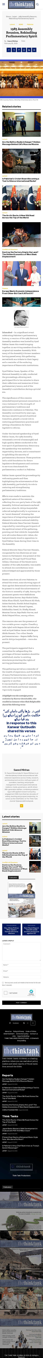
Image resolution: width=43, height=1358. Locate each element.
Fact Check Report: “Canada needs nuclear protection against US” (31, 930)
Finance (5, 288)
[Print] (34, 50)
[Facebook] (9, 50)
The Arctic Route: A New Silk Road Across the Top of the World (18, 216)
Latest (14, 16)
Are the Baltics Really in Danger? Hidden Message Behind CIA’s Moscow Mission (21, 143)
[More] (33, 1023)
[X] (14, 50)
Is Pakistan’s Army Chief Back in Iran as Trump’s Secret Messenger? (20, 1147)
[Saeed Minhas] (21, 761)
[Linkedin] (29, 50)
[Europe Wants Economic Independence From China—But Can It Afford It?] (21, 273)
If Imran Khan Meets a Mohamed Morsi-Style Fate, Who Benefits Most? (20, 1138)
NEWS (21, 24)
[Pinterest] (19, 50)
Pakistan (30, 24)
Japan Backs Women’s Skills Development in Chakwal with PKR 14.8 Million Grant (19, 1129)
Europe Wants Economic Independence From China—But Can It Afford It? (20, 292)
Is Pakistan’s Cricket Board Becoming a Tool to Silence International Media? (20, 179)
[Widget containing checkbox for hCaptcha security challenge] (19, 993)
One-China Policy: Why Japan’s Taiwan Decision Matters (11, 930)
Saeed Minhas (12, 41)
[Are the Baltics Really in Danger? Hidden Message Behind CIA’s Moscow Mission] (21, 124)
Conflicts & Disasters (10, 249)
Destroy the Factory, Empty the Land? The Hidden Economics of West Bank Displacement (20, 254)
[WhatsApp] (24, 50)
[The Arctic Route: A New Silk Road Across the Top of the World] (21, 197)
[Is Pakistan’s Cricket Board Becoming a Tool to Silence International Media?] (21, 161)
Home (8, 16)
